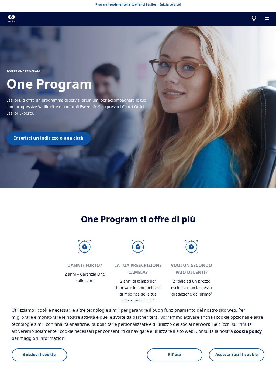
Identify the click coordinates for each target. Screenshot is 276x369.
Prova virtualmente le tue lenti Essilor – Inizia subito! (138, 4)
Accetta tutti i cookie (236, 355)
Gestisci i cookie (39, 355)
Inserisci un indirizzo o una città (48, 138)
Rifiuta (174, 355)
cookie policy (248, 331)
